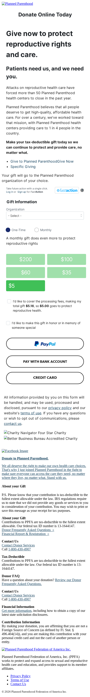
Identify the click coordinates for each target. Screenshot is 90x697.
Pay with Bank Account (45, 362)
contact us (12, 423)
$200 (25, 259)
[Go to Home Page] (17, 3)
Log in (9, 191)
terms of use (31, 413)
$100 (66, 259)
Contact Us (18, 684)
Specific (23, 166)
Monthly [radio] (46, 230)
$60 (25, 272)
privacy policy (60, 408)
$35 (66, 272)
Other (10, 285)
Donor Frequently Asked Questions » (28, 530)
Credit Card (45, 377)
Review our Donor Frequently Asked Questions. (41, 582)
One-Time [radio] (19, 230)
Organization (15, 209)
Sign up (21, 191)
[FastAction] (67, 190)
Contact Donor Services (18, 545)
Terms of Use (19, 680)
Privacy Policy (20, 676)
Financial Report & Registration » (25, 534)
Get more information (16, 611)
